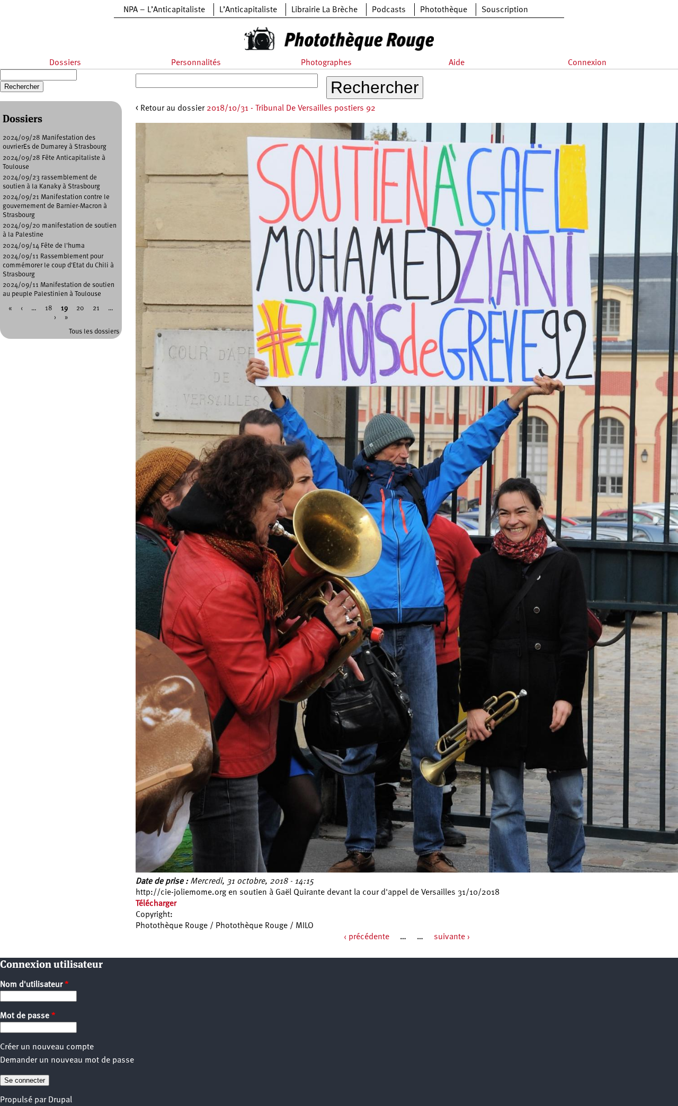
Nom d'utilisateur (34, 985)
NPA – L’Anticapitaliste (164, 10)
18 (48, 308)
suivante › (452, 937)
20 (80, 308)
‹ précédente (366, 937)
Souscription (504, 10)
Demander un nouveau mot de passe (67, 1060)
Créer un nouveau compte (47, 1047)
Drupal (60, 1100)
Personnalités (196, 63)
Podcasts (389, 10)
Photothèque (443, 10)
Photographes (326, 63)
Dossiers (65, 63)
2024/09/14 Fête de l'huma (44, 245)
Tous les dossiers (94, 331)
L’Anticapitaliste (248, 10)
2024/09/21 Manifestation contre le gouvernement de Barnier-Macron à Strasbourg (56, 206)
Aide (457, 63)
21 (96, 308)
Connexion (587, 63)
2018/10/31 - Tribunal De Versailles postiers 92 (291, 108)
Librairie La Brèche (324, 10)
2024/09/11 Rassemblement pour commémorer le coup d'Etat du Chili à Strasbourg (58, 265)
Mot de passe (28, 1016)
